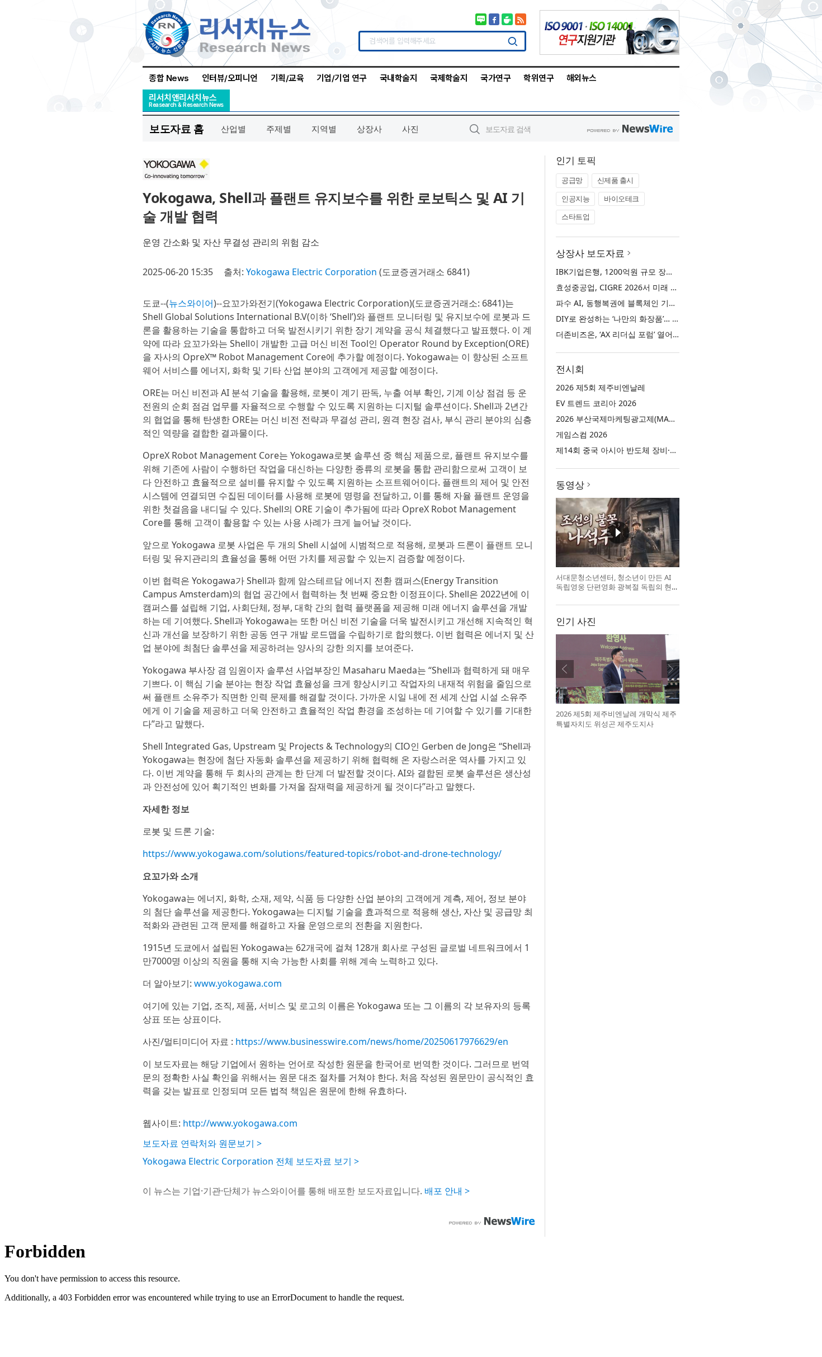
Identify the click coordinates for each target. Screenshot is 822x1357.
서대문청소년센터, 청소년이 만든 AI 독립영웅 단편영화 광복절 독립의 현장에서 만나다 (617, 587)
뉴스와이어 (191, 303)
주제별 (278, 128)
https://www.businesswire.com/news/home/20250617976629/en (371, 1041)
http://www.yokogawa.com (240, 1123)
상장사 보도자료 (590, 253)
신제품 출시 (615, 180)
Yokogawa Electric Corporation (311, 272)
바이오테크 (621, 199)
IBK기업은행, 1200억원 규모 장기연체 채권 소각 (640, 271)
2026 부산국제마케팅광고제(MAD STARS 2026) (639, 418)
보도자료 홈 (176, 128)
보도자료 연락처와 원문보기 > (202, 1143)
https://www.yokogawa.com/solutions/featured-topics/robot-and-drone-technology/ (322, 853)
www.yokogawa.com (238, 983)
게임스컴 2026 (581, 434)
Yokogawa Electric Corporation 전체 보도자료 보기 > (251, 1161)
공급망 (572, 180)
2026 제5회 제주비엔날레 (600, 387)
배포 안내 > (447, 1191)
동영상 (570, 484)
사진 (410, 128)
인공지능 (575, 199)
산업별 (233, 128)
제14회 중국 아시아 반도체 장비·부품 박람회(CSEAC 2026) (658, 450)
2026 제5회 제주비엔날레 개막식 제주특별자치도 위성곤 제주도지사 (616, 719)
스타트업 (575, 216)
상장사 (369, 128)
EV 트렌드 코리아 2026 (596, 403)
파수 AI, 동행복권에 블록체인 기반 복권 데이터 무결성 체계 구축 (669, 303)
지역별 (324, 128)
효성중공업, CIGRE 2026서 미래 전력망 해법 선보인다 (650, 287)
